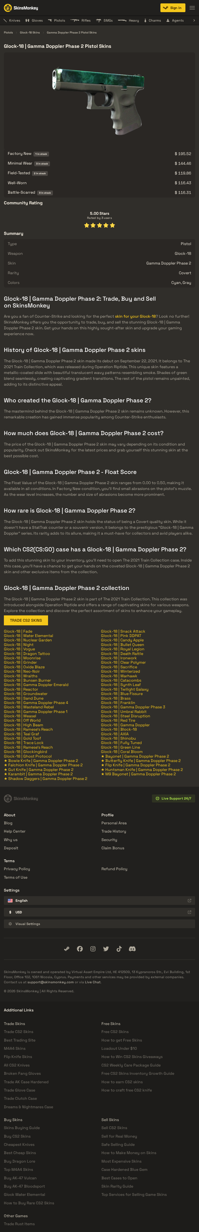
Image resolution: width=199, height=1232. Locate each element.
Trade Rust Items (19, 1223)
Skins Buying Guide (22, 1127)
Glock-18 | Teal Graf (21, 733)
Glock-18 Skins (30, 32)
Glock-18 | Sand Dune (23, 698)
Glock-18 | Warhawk (119, 675)
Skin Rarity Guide (117, 1186)
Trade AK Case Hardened (26, 1081)
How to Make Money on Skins (128, 1152)
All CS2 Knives (17, 1065)
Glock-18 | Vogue (19, 649)
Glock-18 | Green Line (120, 747)
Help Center (14, 831)
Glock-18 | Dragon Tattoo (27, 653)
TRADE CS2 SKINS (26, 620)
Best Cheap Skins (20, 1152)
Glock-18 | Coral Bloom (122, 751)
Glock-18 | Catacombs (121, 680)
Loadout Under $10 (119, 1048)
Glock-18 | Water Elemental (28, 635)
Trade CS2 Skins (18, 1031)
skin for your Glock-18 (135, 316)
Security (109, 839)
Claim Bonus (112, 848)
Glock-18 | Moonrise (22, 658)
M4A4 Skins (14, 1048)
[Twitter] (106, 949)
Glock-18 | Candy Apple (122, 640)
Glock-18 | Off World (22, 720)
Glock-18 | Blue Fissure (122, 693)
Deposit (11, 848)
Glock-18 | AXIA (115, 733)
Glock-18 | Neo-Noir (22, 671)
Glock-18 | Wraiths (20, 675)
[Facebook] (79, 949)
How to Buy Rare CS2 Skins (29, 1203)
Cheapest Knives (19, 1144)
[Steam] (66, 949)
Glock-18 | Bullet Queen (122, 644)
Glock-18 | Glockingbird (25, 751)
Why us (10, 839)
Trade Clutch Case (20, 1098)
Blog (8, 823)
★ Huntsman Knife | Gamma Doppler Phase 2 (142, 769)
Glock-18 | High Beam (23, 725)
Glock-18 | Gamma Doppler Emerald (36, 684)
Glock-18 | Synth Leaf (121, 684)
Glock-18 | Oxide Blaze (24, 667)
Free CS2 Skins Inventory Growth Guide (137, 1073)
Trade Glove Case (19, 1090)
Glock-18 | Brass (116, 698)
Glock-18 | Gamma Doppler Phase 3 (133, 707)
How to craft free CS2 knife (126, 1090)
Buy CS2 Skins (17, 1136)
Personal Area (114, 823)
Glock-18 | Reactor (21, 689)
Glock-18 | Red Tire (118, 720)
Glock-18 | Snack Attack (123, 631)
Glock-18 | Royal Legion (122, 649)
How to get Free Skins (121, 1040)
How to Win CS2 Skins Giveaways (132, 1056)
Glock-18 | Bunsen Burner (27, 680)
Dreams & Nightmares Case (28, 1106)
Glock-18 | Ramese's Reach (28, 729)
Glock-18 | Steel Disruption (125, 716)
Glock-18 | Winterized (120, 671)
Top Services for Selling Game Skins (134, 1194)
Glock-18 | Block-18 (119, 729)
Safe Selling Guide (118, 1144)
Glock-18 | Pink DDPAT (121, 635)
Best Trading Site (19, 1040)
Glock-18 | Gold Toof (22, 738)
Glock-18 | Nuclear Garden (28, 640)
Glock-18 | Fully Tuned (121, 742)
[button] (172, 7)
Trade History (113, 831)
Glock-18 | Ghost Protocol (28, 756)
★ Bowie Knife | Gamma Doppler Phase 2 (41, 760)
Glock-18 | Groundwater (26, 693)
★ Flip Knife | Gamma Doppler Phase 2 (135, 765)
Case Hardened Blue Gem (124, 1169)
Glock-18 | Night (18, 644)
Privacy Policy (17, 868)
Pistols (8, 32)
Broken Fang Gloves (22, 1073)
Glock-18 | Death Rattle (122, 653)
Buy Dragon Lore (19, 1161)
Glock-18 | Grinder (20, 662)
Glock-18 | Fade (18, 631)
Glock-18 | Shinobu (118, 738)
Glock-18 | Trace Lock (24, 742)
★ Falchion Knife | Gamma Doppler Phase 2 (43, 765)
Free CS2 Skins (115, 1031)
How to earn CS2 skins (122, 1081)
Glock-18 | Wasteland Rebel (29, 707)
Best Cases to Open (119, 1178)
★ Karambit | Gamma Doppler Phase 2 (38, 774)
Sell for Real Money (119, 1136)
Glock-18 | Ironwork (119, 658)
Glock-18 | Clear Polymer (123, 662)
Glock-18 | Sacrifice (119, 667)
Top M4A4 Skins (18, 1169)
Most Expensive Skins (121, 1161)
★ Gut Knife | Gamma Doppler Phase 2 (39, 769)
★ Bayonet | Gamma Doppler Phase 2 (135, 756)
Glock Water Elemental (24, 1194)
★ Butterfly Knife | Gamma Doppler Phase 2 (141, 760)
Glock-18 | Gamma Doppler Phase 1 (35, 711)
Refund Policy (114, 868)
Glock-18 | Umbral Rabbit (124, 711)
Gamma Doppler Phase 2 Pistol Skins (72, 32)
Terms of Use (15, 877)
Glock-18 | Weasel (20, 716)
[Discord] (132, 949)
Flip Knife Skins (18, 1056)
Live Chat (92, 982)
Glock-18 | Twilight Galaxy (125, 689)
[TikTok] (119, 949)
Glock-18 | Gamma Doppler (125, 725)
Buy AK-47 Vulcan (20, 1178)
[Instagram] (93, 949)
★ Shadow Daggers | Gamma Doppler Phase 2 (45, 778)
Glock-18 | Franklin (118, 702)
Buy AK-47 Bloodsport (24, 1186)
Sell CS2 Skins (114, 1127)
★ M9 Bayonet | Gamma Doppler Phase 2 (138, 774)
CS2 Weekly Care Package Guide (131, 1065)
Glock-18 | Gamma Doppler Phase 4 (36, 702)
